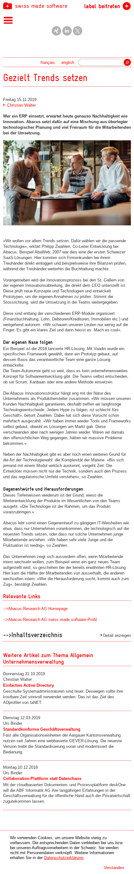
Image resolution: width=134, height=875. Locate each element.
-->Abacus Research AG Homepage (35, 608)
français (48, 62)
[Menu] (8, 20)
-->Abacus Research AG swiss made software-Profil (50, 619)
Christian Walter (21, 105)
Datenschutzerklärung (63, 857)
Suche (127, 62)
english (67, 62)
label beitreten (102, 6)
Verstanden (114, 867)
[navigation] (67, 5)
